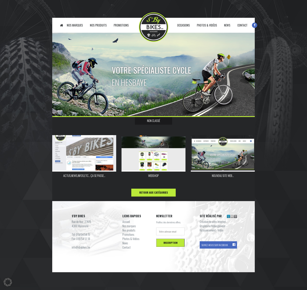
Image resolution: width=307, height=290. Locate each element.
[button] (8, 282)
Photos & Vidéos (207, 25)
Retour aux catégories (153, 192)
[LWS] (232, 216)
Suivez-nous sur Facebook (214, 245)
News (227, 25)
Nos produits (98, 25)
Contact (242, 25)
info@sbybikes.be (81, 247)
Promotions (121, 25)
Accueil (61, 25)
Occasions (183, 25)
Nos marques (75, 25)
